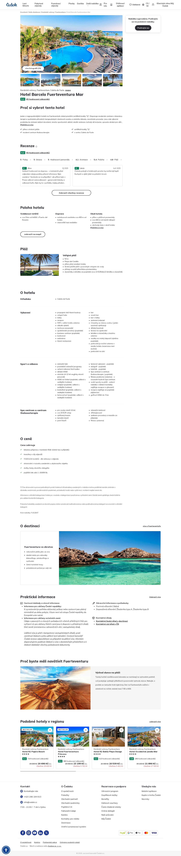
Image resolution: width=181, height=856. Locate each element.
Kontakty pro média (70, 819)
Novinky (145, 799)
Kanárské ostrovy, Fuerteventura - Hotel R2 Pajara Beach (36, 729)
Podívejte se (143, 28)
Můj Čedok (106, 819)
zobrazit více (155, 721)
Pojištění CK (66, 807)
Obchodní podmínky (70, 803)
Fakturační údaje (68, 811)
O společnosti (67, 791)
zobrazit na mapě (32, 234)
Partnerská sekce (50, 842)
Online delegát (108, 811)
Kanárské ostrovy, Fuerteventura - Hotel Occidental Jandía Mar (144, 729)
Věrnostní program (109, 791)
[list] (36, 146)
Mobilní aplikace (149, 791)
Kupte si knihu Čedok (151, 795)
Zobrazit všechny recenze (71, 193)
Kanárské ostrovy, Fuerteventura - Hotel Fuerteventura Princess (72, 729)
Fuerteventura (60, 12)
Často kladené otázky (111, 807)
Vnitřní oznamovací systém (73, 826)
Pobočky (65, 795)
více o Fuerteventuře (152, 526)
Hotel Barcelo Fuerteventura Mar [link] (78, 12)
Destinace (65, 822)
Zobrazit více (155, 597)
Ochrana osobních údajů (70, 842)
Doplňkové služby (109, 795)
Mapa (68, 90)
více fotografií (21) (33, 68)
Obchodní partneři (69, 799)
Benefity (105, 799)
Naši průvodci (107, 815)
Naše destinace (34, 12)
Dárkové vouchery (109, 803)
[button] (6, 850)
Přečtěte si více (26, 125)
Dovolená (23, 12)
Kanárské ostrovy (47, 12)
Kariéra (64, 815)
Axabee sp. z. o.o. (54, 846)
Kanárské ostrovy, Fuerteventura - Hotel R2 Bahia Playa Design (108, 729)
